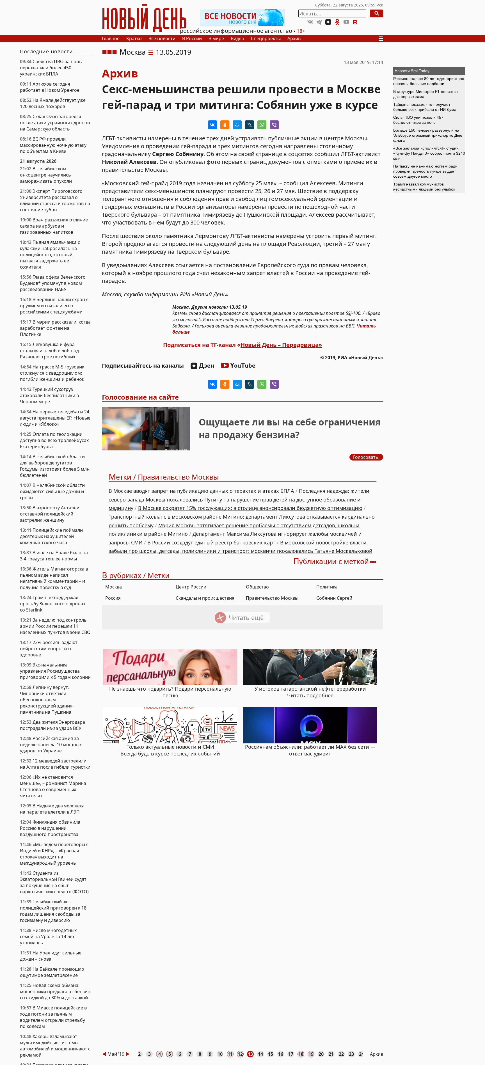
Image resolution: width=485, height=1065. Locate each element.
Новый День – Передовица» (281, 345)
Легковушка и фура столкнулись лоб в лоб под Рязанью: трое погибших (49, 350)
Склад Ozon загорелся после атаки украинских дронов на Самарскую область (55, 122)
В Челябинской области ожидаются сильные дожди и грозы (52, 491)
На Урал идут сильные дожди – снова (50, 956)
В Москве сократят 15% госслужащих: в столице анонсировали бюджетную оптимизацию (250, 508)
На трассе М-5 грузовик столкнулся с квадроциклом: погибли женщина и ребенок (52, 373)
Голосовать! (366, 457)
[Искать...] (376, 13)
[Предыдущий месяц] (104, 1054)
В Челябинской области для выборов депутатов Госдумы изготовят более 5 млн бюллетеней (55, 466)
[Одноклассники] (224, 124)
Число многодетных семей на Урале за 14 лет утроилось (48, 936)
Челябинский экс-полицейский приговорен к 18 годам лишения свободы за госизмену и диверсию (53, 911)
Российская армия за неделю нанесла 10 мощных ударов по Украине (51, 744)
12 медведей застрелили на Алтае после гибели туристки (55, 764)
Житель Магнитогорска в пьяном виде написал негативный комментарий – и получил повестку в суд (54, 578)
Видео (237, 38)
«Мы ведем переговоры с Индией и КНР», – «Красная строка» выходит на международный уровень (54, 853)
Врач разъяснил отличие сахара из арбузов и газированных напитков (54, 226)
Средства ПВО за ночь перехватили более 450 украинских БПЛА (51, 67)
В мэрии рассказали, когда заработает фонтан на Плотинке (55, 328)
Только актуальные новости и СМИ (170, 746)
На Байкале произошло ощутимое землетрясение (52, 972)
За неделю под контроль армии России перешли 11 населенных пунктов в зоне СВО (55, 626)
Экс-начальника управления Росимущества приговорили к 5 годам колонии (55, 671)
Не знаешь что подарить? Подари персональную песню (170, 692)
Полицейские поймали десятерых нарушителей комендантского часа (51, 536)
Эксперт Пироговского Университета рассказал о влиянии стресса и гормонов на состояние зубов (55, 200)
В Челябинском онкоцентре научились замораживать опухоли (46, 175)
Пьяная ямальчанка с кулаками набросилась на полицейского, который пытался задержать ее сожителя (50, 254)
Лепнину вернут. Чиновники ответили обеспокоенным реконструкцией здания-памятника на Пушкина (47, 699)
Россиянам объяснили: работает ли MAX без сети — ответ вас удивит (310, 750)
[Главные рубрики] (382, 38)
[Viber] (274, 124)
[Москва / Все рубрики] (151, 52)
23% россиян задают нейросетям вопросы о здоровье (48, 648)
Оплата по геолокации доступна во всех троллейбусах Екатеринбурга (54, 440)
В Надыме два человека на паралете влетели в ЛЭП (52, 809)
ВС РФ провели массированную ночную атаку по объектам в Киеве (53, 145)
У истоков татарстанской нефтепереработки (310, 688)
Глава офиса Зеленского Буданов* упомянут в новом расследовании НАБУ (53, 283)
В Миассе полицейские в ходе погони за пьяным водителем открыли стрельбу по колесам (53, 1017)
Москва (132, 52)
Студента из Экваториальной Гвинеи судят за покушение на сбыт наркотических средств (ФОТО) (54, 882)
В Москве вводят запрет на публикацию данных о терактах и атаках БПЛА (201, 490)
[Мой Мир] (237, 124)
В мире (216, 38)
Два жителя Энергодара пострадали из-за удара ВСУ (52, 725)
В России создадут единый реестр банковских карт (211, 542)
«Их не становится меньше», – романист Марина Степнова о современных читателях (53, 786)
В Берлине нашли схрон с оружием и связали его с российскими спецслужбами (54, 305)
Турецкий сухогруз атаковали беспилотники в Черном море (49, 395)
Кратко (134, 38)
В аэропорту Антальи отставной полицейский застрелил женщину (49, 514)
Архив (294, 38)
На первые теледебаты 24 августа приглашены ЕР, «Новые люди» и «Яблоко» (55, 418)
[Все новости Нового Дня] (242, 17)
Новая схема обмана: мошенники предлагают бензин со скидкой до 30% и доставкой (55, 991)
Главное (111, 38)
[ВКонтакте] (212, 124)
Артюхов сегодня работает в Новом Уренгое (49, 87)
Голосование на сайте (140, 397)
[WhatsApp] (261, 124)
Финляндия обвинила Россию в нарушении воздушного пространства (50, 828)
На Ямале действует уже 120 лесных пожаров (53, 103)
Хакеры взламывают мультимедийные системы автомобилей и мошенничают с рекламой (55, 1045)
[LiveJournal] (249, 124)
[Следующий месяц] (127, 1054)
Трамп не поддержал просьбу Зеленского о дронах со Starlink (52, 603)
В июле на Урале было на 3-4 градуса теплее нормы (54, 555)
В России (192, 38)
